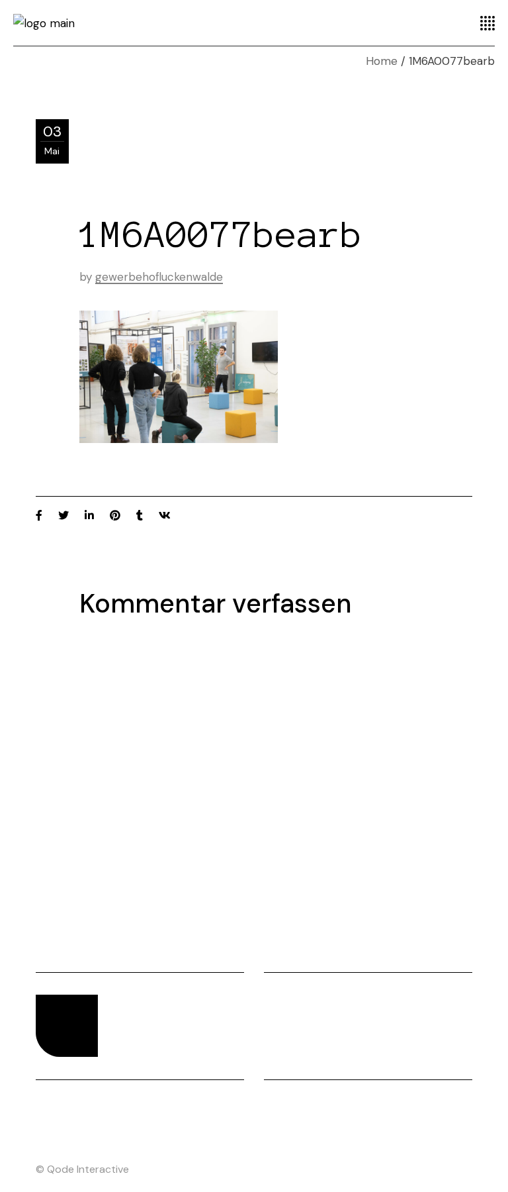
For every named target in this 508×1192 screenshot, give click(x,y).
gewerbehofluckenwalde (159, 277)
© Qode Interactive (82, 1169)
